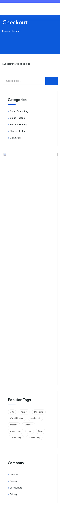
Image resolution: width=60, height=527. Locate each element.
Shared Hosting (18, 131)
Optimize (28, 424)
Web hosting (34, 437)
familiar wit (35, 418)
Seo (29, 431)
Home (5, 31)
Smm (40, 431)
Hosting (14, 424)
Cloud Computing (19, 111)
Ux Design (15, 137)
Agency (24, 412)
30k (12, 412)
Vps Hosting (16, 437)
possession (15, 431)
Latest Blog (16, 487)
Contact (14, 474)
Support (14, 481)
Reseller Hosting (18, 124)
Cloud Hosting (17, 117)
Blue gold (38, 412)
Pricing (13, 494)
